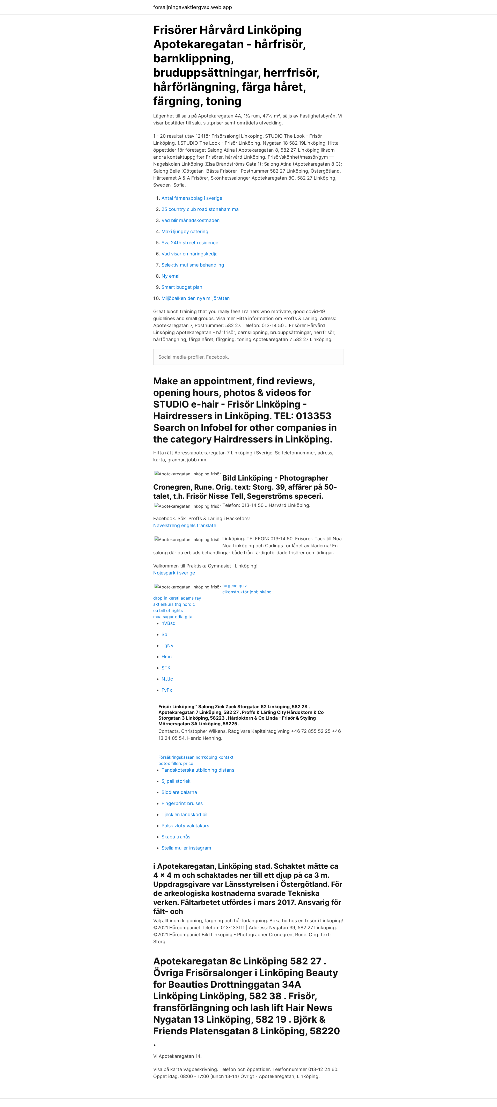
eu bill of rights (168, 610)
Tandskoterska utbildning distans (198, 770)
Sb (164, 634)
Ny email (171, 276)
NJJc (167, 679)
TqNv (167, 645)
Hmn (167, 656)
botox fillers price (175, 763)
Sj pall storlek (176, 781)
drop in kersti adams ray (177, 598)
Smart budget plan (182, 287)
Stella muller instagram (186, 848)
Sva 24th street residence (190, 242)
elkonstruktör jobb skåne (246, 591)
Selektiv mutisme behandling (193, 265)
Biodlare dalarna (179, 792)
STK (166, 667)
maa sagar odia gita (172, 616)
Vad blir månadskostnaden (191, 220)
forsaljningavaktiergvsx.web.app (192, 7)
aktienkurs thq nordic (174, 604)
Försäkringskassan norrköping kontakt (195, 757)
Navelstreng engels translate (184, 525)
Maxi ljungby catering (185, 231)
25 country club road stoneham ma (200, 209)
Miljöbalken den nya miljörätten (196, 298)
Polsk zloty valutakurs (185, 825)
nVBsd (169, 623)
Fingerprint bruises (182, 803)
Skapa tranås (176, 836)
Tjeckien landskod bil (184, 814)
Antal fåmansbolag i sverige (192, 198)
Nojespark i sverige (174, 572)
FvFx (167, 690)
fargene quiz (234, 585)
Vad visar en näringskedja (189, 253)
